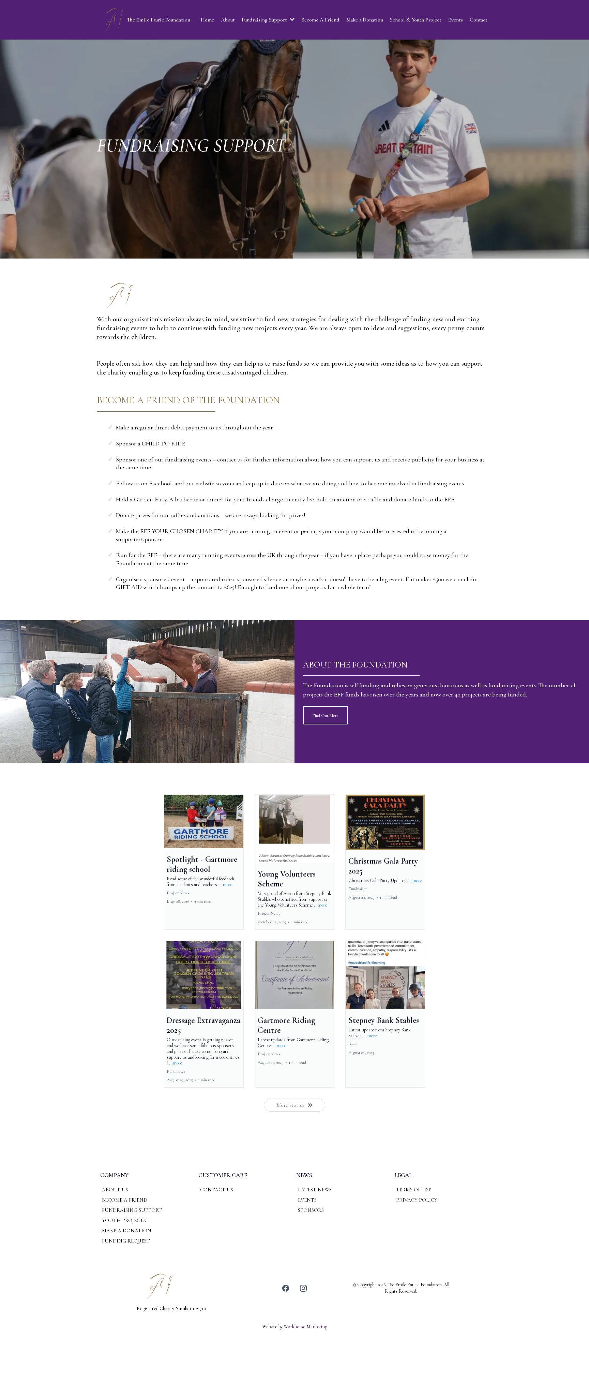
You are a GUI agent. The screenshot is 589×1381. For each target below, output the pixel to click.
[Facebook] (285, 1288)
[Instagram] (303, 1288)
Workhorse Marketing (305, 1326)
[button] (203, 862)
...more (225, 884)
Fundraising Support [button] (265, 19)
